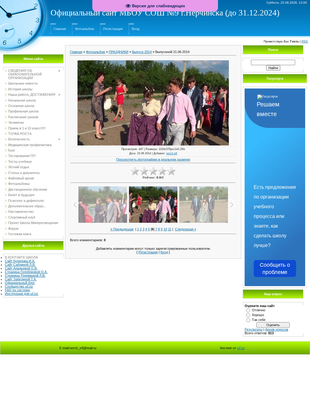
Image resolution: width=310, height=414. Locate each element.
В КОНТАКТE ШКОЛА (21, 257)
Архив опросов (276, 329)
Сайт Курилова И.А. (20, 261)
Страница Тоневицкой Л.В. (25, 275)
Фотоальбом (84, 29)
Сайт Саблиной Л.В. (20, 264)
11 (169, 229)
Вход (135, 29)
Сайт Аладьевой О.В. (21, 268)
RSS (305, 41)
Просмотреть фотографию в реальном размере (153, 159)
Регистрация (113, 29)
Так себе (258, 320)
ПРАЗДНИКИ (118, 52)
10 (165, 229)
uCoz (241, 348)
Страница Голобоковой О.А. (26, 272)
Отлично (258, 310)
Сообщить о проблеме (275, 268)
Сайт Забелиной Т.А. (21, 279)
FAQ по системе (17, 290)
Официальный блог (20, 283)
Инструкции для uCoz (21, 293)
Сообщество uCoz (19, 286)
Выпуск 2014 (142, 52)
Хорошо (258, 315)
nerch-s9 (171, 153)
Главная (60, 29)
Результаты (253, 329)
